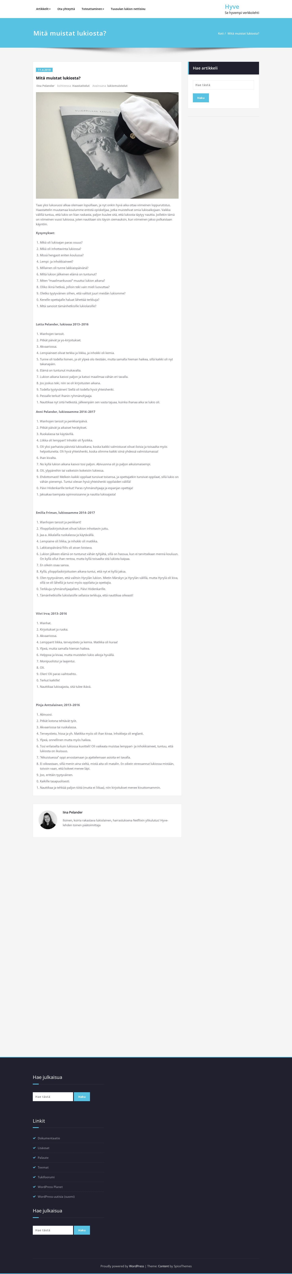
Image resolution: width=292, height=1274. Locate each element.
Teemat (43, 1167)
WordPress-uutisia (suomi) (56, 1197)
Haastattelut (81, 86)
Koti (221, 33)
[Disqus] (107, 895)
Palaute (43, 1158)
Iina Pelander (45, 86)
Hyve (232, 6)
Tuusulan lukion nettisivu (128, 9)
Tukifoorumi (46, 1177)
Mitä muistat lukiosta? (243, 33)
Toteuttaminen (92, 9)
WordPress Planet (50, 1187)
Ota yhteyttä (66, 9)
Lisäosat (43, 1148)
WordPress (136, 1266)
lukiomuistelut (117, 86)
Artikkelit (42, 9)
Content (163, 1266)
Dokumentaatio (49, 1138)
